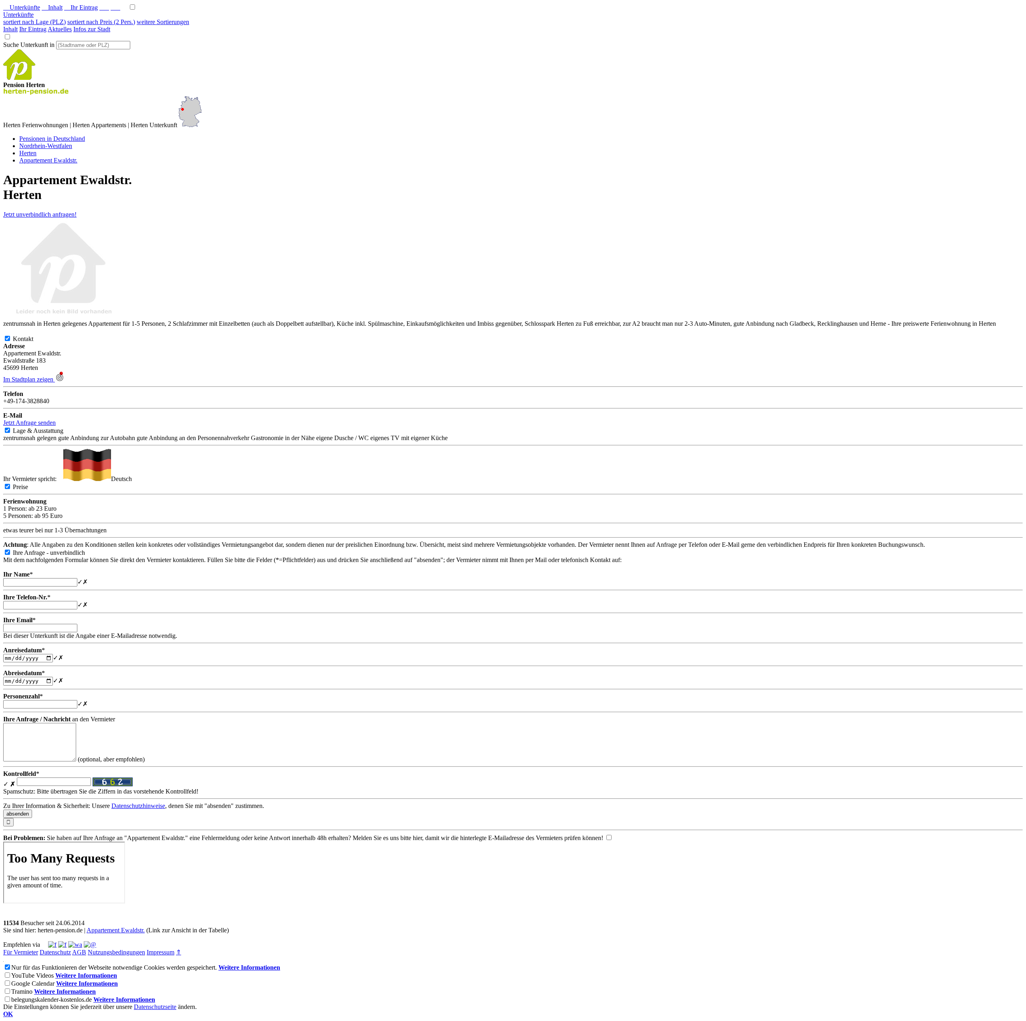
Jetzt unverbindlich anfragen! (40, 214)
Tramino (21, 991)
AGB (79, 952)
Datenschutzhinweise (138, 805)
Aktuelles (60, 29)
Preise (27, 486)
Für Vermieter (20, 952)
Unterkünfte (21, 7)
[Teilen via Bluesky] (62, 944)
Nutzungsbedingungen (116, 952)
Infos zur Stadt (91, 29)
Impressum (160, 952)
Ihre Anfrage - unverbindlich (55, 552)
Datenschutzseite (155, 1006)
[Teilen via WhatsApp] (75, 944)
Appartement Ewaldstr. (116, 930)
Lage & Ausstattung (44, 430)
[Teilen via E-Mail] (90, 944)
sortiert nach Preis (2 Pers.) (101, 21)
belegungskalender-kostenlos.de (51, 999)
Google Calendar (33, 983)
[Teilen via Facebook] (52, 944)
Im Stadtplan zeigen (29, 379)
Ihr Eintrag (81, 7)
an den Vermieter (59, 719)
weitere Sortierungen (163, 21)
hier (417, 837)
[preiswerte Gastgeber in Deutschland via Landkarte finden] (190, 125)
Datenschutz (55, 952)
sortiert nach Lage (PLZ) (34, 21)
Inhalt (52, 7)
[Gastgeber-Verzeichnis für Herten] (19, 77)
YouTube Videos (32, 975)
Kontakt (29, 338)
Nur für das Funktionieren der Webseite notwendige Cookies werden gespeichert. (114, 967)
